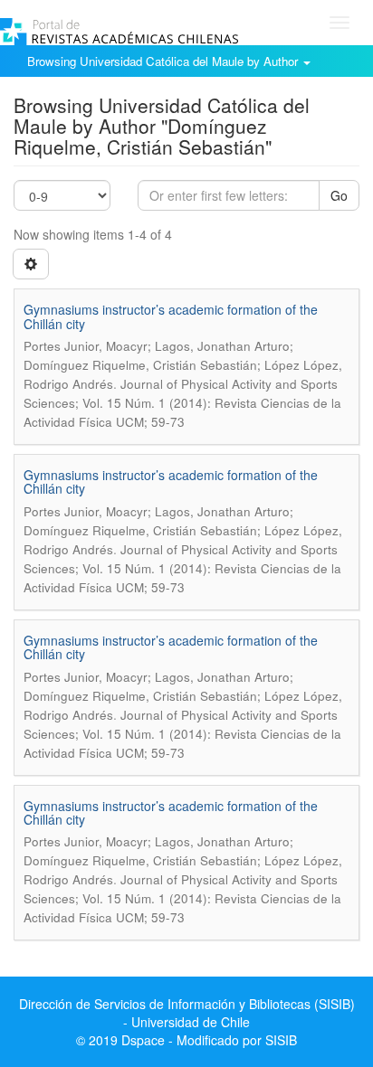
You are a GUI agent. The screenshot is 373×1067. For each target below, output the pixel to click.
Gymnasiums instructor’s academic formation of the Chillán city (171, 316)
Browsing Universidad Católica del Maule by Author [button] (164, 61)
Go (339, 195)
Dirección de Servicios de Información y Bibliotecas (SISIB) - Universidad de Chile (187, 1013)
